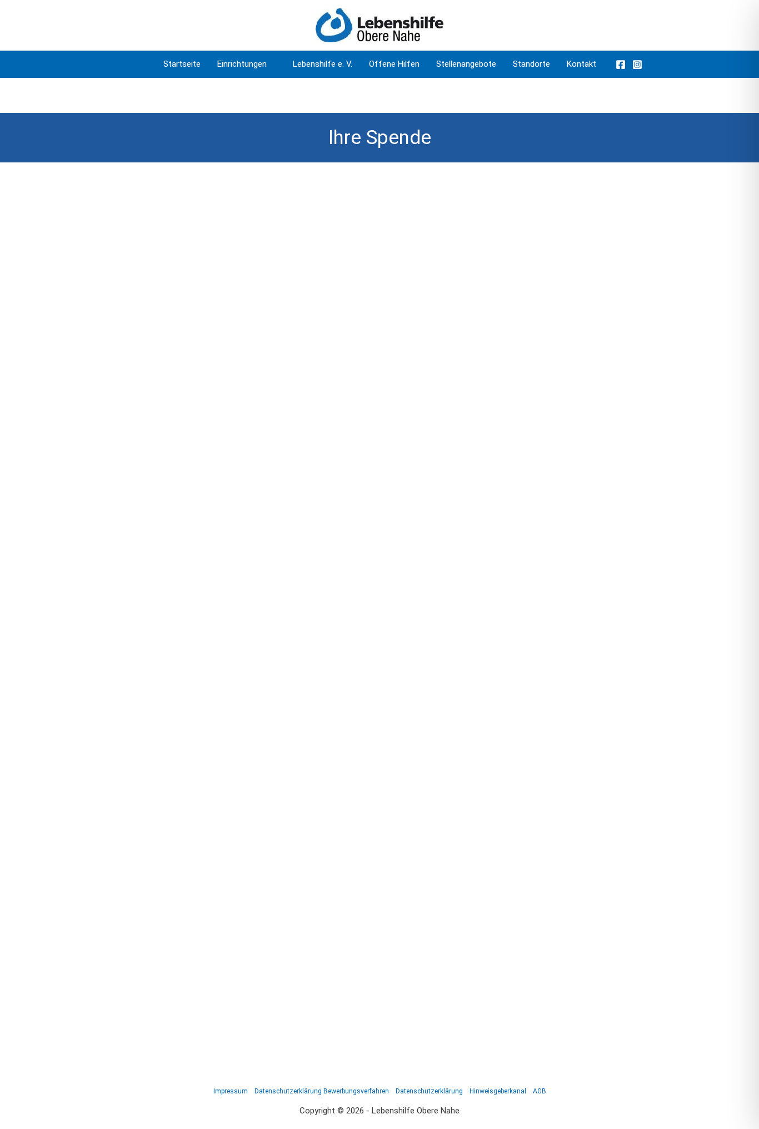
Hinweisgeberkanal (498, 1091)
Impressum (230, 1091)
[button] (271, 64)
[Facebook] (621, 65)
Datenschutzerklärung (429, 1091)
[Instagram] (637, 65)
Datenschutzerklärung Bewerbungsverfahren (321, 1091)
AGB (539, 1091)
